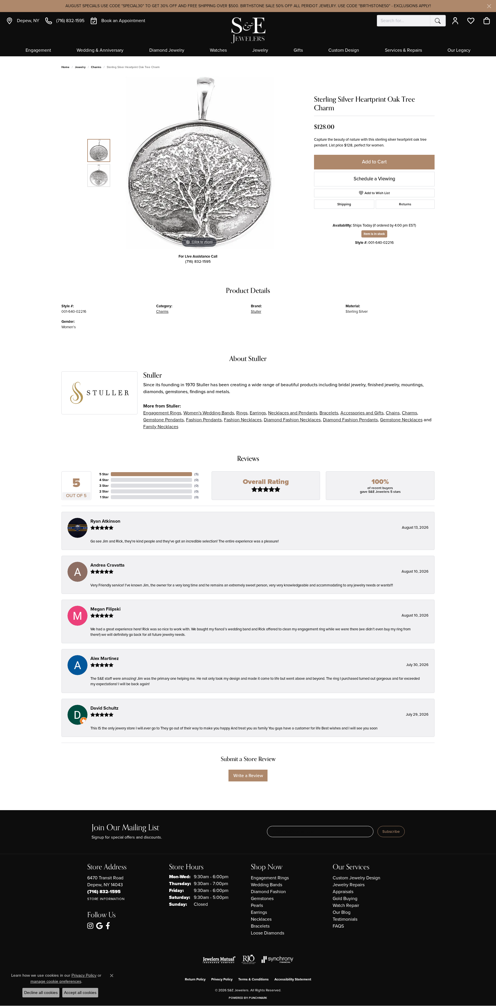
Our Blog (341, 912)
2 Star (103, 491)
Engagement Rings (162, 413)
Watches (218, 50)
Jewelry (260, 50)
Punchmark (258, 998)
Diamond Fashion (268, 891)
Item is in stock (374, 233)
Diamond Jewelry (166, 50)
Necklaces (261, 919)
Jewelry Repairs (349, 884)
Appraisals (343, 891)
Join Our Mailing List (125, 828)
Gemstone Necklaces (401, 419)
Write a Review (248, 775)
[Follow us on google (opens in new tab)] (99, 925)
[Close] (489, 6)
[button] (457, 20)
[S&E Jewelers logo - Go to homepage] (248, 29)
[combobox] (403, 20)
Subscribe (391, 831)
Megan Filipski (105, 609)
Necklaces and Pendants (292, 413)
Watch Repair (346, 905)
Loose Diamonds (267, 933)
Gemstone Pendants (163, 419)
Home (65, 67)
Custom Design (343, 50)
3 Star (103, 485)
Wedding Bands (266, 884)
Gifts (298, 50)
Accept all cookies (80, 992)
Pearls (257, 905)
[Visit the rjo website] (248, 959)
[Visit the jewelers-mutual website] (219, 959)
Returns (405, 204)
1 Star (104, 497)
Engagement (38, 50)
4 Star (103, 479)
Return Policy (195, 979)
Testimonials (345, 919)
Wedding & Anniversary (100, 50)
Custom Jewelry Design (356, 877)
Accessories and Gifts (361, 413)
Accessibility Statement (292, 979)
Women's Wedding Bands (208, 413)
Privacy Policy (221, 979)
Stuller (256, 311)
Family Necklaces (160, 426)
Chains (393, 413)
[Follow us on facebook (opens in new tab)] (108, 925)
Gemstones (262, 898)
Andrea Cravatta (107, 565)
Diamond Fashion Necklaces (292, 419)
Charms (96, 67)
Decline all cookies (41, 992)
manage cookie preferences (55, 981)
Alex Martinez (104, 658)
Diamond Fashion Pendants (350, 419)
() (196, 474)
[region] (199, 163)
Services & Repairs (403, 50)
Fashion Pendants (204, 419)
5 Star (103, 474)
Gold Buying (345, 898)
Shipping (344, 204)
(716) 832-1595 (198, 261)
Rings (241, 413)
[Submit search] (437, 20)
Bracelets (328, 413)
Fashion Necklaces (242, 419)
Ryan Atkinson (105, 521)
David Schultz (104, 708)
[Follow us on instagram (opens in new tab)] (90, 925)
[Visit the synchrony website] (277, 959)
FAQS (338, 926)
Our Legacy (458, 50)
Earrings (258, 413)
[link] (22, 20)
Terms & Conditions (253, 979)
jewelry (80, 67)
